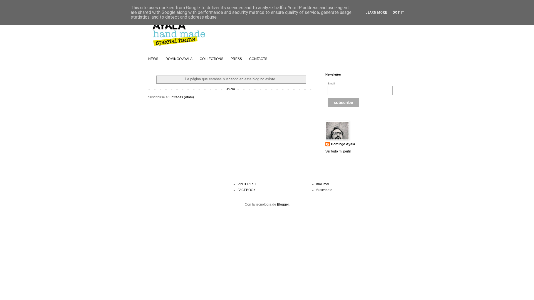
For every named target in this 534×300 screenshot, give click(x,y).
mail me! (322, 184)
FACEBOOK (247, 190)
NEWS (153, 59)
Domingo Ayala (343, 144)
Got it (398, 12)
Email (331, 83)
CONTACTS (258, 59)
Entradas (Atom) (181, 97)
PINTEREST (247, 184)
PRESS (236, 59)
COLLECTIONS (211, 59)
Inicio (231, 89)
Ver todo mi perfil (338, 151)
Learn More (376, 12)
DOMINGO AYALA (178, 59)
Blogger (283, 204)
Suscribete (324, 190)
